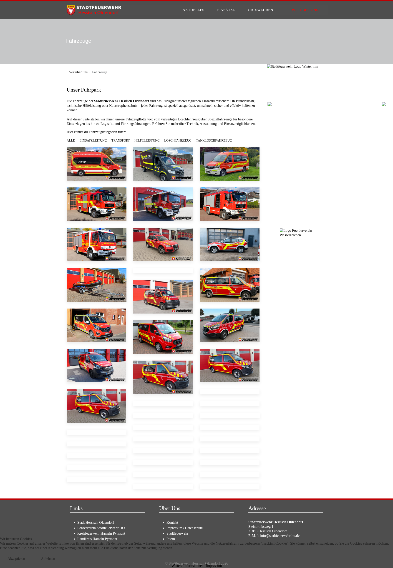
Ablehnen (48, 559)
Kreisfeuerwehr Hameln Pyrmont (101, 533)
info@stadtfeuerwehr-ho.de (280, 536)
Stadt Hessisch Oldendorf (95, 522)
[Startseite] (173, 10)
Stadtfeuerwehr (177, 533)
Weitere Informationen (187, 566)
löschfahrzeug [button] (177, 140)
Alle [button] (71, 140)
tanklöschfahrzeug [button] (214, 140)
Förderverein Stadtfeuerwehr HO (101, 528)
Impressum (174, 528)
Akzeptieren (16, 559)
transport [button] (120, 140)
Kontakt (172, 522)
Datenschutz (194, 528)
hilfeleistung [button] (147, 140)
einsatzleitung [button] (93, 140)
